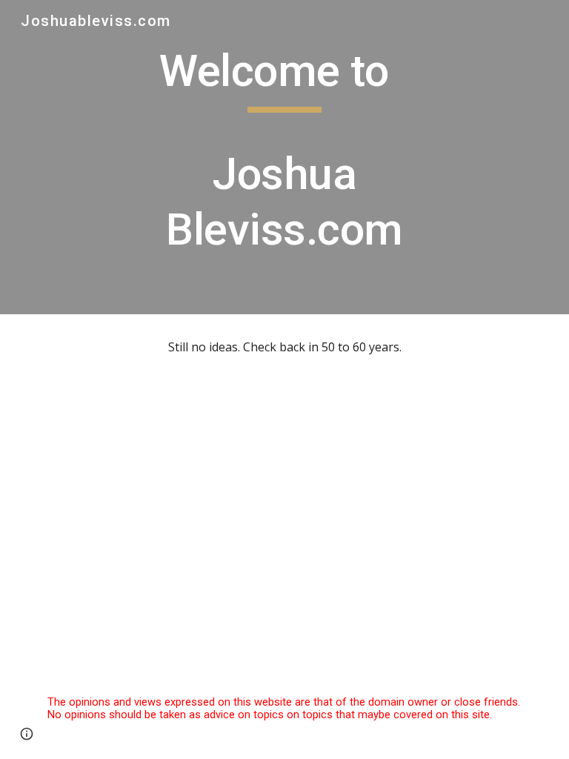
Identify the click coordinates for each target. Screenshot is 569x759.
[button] (26, 733)
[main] (284, 157)
